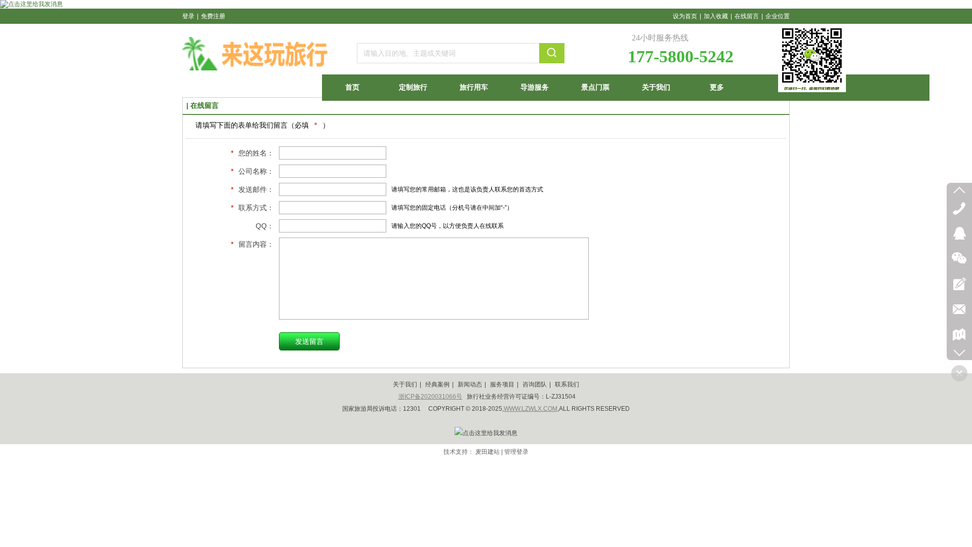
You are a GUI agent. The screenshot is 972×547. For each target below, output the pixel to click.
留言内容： (252, 244)
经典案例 (437, 384)
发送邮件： (252, 189)
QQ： (265, 226)
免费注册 (213, 16)
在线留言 (747, 16)
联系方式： (252, 208)
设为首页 (685, 16)
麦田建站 (487, 451)
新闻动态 (470, 384)
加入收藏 (716, 16)
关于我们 (405, 384)
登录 (188, 16)
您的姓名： (252, 153)
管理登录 (516, 451)
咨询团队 (534, 384)
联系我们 (567, 384)
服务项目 (502, 384)
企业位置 (777, 16)
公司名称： (252, 171)
